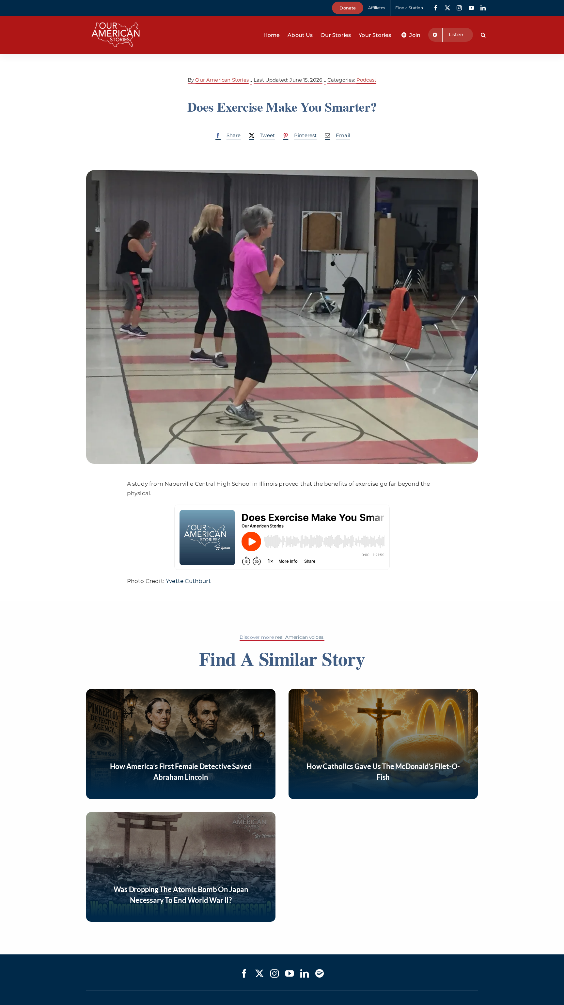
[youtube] (471, 7)
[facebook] (435, 7)
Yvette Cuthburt (188, 581)
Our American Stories (221, 80)
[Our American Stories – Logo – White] (115, 18)
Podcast (366, 80)
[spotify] (319, 973)
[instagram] (459, 7)
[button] (483, 35)
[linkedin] (483, 7)
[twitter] (447, 7)
